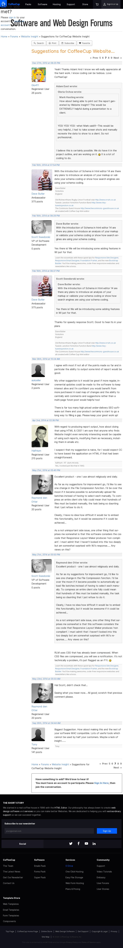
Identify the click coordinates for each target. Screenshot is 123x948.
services (28, 811)
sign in (12, 17)
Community (103, 860)
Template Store (11, 898)
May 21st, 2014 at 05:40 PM (46, 470)
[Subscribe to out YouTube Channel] (86, 843)
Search (40, 43)
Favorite (85, 43)
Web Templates (11, 904)
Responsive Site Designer (106, 258)
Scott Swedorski (41, 237)
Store (85, 4)
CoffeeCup (9, 860)
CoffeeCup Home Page (27, 931)
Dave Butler (38, 193)
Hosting (57, 4)
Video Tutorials (104, 871)
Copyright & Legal (100, 931)
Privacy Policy (72, 942)
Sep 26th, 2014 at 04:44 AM (46, 723)
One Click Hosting (74, 871)
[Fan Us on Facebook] (78, 843)
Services (70, 860)
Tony (34, 744)
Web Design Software (65, 931)
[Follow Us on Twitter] (70, 843)
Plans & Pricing (73, 889)
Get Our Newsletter (13, 877)
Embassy (101, 877)
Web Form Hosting (75, 883)
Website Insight (29, 36)
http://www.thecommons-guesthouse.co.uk (100, 208)
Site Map (46, 937)
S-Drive (69, 866)
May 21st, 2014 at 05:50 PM (46, 554)
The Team (8, 866)
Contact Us (8, 883)
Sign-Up (107, 831)
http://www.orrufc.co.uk (105, 200)
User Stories (103, 889)
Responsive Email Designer (67, 260)
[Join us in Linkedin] (94, 843)
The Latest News (11, 871)
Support (71, 4)
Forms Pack (39, 871)
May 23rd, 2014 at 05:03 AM (46, 679)
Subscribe (68, 43)
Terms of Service (89, 942)
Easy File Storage (74, 877)
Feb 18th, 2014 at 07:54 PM (46, 165)
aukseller (36, 380)
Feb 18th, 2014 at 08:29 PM (46, 216)
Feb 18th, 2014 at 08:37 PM (46, 271)
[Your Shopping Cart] (97, 4)
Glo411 (35, 85)
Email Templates (11, 910)
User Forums (103, 883)
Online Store (46, 931)
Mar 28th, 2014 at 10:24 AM (46, 359)
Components (9, 921)
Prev (95, 57)
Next (116, 57)
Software (42, 4)
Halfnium (36, 450)
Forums (14, 36)
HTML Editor (60, 807)
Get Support (83, 931)
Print (53, 43)
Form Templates (11, 915)
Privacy (114, 931)
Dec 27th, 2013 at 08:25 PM (46, 63)
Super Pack (40, 877)
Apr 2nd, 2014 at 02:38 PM (45, 420)
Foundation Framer (88, 260)
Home (4, 36)
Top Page (10, 931)
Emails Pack (40, 866)
